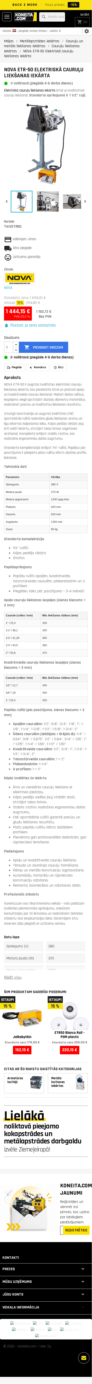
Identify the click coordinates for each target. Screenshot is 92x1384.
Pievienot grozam (43, 347)
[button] (30, 325)
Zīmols (8, 269)
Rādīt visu (12, 977)
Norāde (9, 221)
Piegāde (17, 367)
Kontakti (10, 1257)
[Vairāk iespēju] (84, 1358)
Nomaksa (40, 367)
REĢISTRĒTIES (76, 1230)
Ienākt (85, 14)
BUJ (60, 367)
